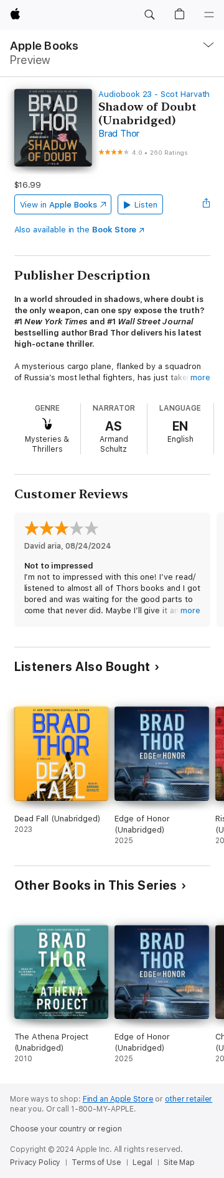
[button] (149, 15)
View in (59, 204)
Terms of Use (96, 1162)
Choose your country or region (66, 1129)
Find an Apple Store (118, 1099)
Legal (142, 1162)
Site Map (179, 1162)
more (200, 377)
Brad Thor (118, 133)
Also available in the (75, 229)
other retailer (188, 1099)
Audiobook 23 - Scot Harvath (154, 94)
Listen (145, 204)
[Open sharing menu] (206, 204)
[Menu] (209, 15)
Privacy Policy (35, 1162)
